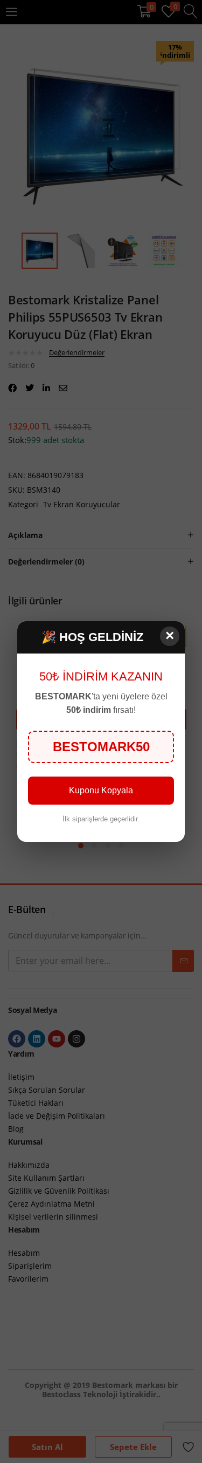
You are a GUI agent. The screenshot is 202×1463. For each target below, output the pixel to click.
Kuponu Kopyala (101, 790)
